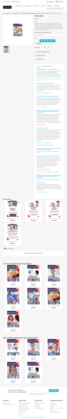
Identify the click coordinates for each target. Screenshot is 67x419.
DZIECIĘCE (49, 6)
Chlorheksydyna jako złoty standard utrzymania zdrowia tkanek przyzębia (49, 149)
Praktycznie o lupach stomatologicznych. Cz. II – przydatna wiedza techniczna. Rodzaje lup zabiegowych (49, 111)
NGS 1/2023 (13, 329)
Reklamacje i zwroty (23, 404)
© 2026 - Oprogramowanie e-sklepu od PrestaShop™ (33, 417)
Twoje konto (38, 400)
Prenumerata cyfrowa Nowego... (54, 218)
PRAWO (43, 6)
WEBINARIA (57, 6)
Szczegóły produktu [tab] (47, 66)
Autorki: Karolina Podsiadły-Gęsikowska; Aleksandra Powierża (48, 79)
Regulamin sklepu (23, 406)
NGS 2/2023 (53, 283)
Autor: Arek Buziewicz (41, 107)
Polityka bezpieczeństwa (24, 403)
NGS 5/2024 (13, 380)
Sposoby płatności (23, 409)
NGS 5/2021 (13, 357)
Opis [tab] (38, 66)
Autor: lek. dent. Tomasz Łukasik (43, 93)
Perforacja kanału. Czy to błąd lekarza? (46, 69)
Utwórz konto (37, 406)
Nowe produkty (6, 403)
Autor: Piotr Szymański (41, 192)
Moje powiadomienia (39, 408)
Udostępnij (41, 47)
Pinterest (48, 47)
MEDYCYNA (37, 6)
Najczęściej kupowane (8, 404)
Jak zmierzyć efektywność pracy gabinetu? (47, 96)
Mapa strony (21, 413)
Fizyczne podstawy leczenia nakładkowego (47, 156)
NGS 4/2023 (33, 283)
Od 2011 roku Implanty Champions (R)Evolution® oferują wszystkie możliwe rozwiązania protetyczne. (49, 176)
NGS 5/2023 (13, 306)
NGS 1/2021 (53, 357)
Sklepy (20, 415)
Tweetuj (45, 47)
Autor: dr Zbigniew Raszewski (43, 142)
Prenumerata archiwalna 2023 (53, 306)
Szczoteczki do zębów (42, 128)
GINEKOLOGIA (28, 6)
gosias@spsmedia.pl (54, 412)
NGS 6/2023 (33, 306)
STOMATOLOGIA (19, 6)
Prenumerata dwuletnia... (12, 218)
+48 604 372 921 (16, 1)
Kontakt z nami (22, 411)
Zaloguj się (36, 404)
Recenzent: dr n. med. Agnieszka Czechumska (47, 172)
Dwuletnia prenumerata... (33, 218)
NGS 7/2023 (13, 283)
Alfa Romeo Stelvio (41, 182)
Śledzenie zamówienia (39, 403)
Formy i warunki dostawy (24, 408)
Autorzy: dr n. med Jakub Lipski (43, 151)
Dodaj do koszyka (47, 41)
